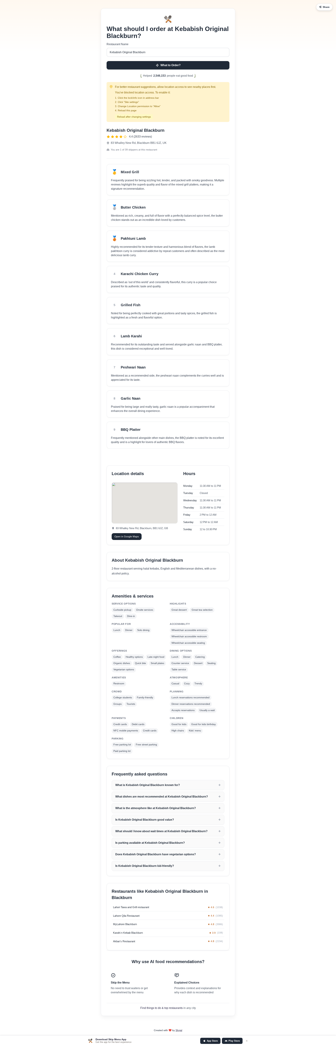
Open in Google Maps (126, 536)
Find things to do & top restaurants (161, 1007)
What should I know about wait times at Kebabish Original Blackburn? (161, 831)
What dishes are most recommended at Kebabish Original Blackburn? (161, 796)
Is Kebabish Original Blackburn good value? (144, 819)
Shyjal (179, 1030)
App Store (212, 1041)
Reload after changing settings (134, 116)
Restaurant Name (117, 44)
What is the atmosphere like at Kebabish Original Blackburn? (155, 808)
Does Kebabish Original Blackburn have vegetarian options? (155, 854)
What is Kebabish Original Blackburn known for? (147, 785)
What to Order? (170, 65)
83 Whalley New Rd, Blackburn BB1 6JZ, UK (139, 142)
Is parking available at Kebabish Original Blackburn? (150, 842)
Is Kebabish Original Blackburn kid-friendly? (144, 865)
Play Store (234, 1041)
